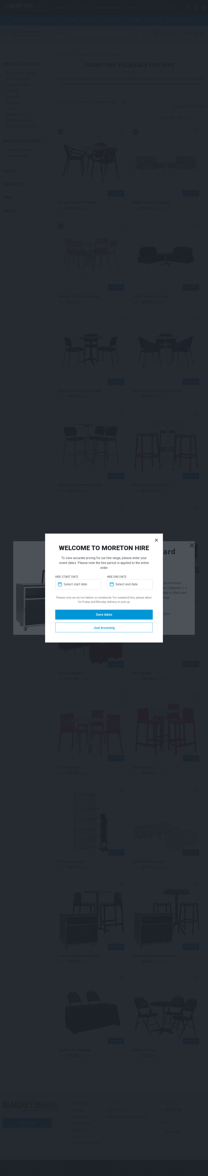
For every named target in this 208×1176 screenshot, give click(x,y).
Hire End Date (117, 576)
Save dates (104, 615)
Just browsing (104, 628)
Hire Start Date (66, 576)
